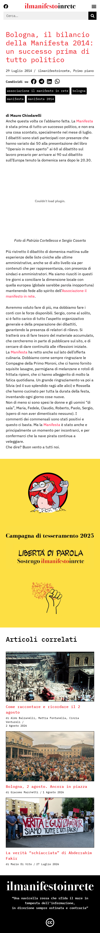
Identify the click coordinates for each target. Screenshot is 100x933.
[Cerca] (92, 16)
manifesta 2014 (41, 99)
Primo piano (83, 71)
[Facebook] (5, 6)
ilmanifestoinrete (54, 71)
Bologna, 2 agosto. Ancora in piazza (46, 786)
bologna (79, 91)
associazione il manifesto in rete (37, 91)
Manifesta (84, 121)
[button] (33, 81)
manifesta (15, 99)
